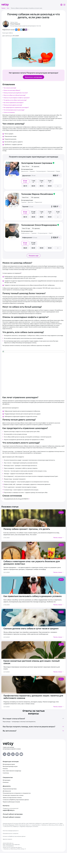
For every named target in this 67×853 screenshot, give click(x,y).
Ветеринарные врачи (9, 764)
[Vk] (8, 754)
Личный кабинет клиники (11, 817)
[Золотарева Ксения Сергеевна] (12, 169)
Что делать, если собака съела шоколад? (15, 100)
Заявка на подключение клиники (12, 797)
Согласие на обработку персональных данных (16, 799)
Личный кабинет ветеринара (13, 814)
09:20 (49, 248)
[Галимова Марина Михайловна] (12, 200)
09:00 (41, 248)
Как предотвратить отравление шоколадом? (16, 107)
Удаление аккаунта (7, 839)
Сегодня (25, 181)
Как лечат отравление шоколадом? (13, 102)
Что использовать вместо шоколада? (13, 110)
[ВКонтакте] (16, 30)
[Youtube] (21, 754)
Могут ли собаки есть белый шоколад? (14, 95)
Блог (8, 8)
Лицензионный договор (9, 788)
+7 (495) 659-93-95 (7, 826)
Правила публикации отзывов (11, 802)
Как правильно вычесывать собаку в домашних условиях (32, 596)
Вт (33, 181)
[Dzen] (13, 754)
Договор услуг (7, 791)
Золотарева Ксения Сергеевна (37, 163)
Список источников (9, 112)
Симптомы (6, 773)
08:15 (25, 217)
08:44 (33, 186)
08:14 (25, 186)
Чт (49, 181)
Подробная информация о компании (29, 826)
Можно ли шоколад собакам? (11, 90)
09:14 (41, 186)
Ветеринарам (6, 780)
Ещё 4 (50, 233)
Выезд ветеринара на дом (10, 766)
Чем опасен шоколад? (9, 88)
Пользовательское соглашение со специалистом (17, 793)
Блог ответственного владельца (12, 770)
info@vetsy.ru (16, 826)
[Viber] (26, 30)
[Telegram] (21, 30)
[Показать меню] (64, 5)
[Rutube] (17, 754)
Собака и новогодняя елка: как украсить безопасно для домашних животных (31, 562)
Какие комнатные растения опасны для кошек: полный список (31, 662)
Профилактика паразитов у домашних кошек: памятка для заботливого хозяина (33, 696)
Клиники (5, 768)
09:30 (49, 217)
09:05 (41, 217)
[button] (41, 175)
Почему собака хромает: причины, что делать (26, 529)
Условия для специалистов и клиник (13, 795)
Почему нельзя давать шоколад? (12, 105)
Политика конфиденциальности (10, 830)
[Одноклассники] (19, 30)
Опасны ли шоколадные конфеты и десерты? (16, 97)
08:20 (25, 248)
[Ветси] (5, 4)
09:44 (49, 186)
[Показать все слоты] (58, 186)
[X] (24, 30)
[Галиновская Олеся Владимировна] (12, 231)
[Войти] (61, 5)
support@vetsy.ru (8, 810)
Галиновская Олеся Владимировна (40, 225)
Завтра (33, 212)
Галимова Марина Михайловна (38, 194)
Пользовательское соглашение (10, 833)
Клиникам (6, 782)
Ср (41, 181)
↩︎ (29, 499)
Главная (3, 8)
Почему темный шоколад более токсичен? (15, 92)
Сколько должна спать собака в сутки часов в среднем (31, 628)
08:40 (33, 217)
